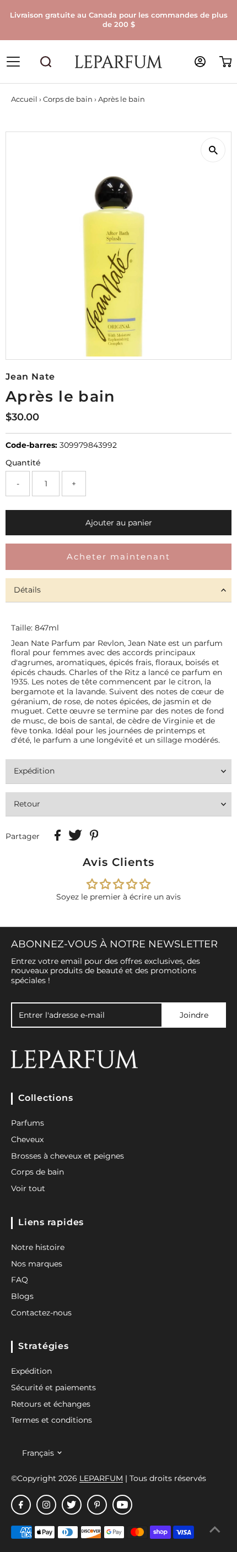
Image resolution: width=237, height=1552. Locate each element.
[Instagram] (46, 1505)
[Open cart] (225, 61)
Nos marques (36, 1263)
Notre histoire (37, 1247)
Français (38, 1453)
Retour (27, 803)
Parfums (27, 1122)
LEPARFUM (101, 1478)
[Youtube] (122, 1505)
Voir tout (28, 1188)
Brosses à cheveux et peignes (67, 1155)
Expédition (34, 770)
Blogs (22, 1296)
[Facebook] (21, 1505)
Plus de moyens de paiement (119, 556)
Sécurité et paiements (53, 1387)
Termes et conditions (51, 1420)
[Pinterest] (97, 1505)
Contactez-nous (41, 1312)
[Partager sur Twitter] (76, 837)
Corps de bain (68, 99)
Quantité (23, 462)
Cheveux (27, 1139)
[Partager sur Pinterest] (94, 837)
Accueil (24, 99)
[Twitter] (72, 1505)
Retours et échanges (50, 1404)
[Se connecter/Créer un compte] (200, 61)
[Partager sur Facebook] (59, 837)
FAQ (19, 1279)
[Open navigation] (23, 61)
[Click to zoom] (213, 150)
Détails (27, 589)
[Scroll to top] (215, 1530)
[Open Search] (45, 61)
